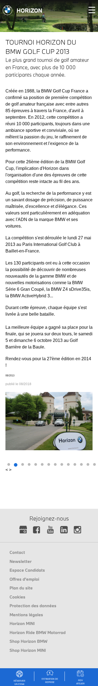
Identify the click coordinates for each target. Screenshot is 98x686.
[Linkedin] (64, 530)
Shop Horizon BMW (28, 641)
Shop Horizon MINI (28, 650)
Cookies (17, 597)
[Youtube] (50, 530)
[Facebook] (37, 530)
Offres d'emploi (24, 579)
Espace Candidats (27, 570)
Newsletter (21, 561)
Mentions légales (26, 614)
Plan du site (21, 588)
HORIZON (29, 10)
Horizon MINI (22, 623)
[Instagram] (77, 530)
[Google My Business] (23, 530)
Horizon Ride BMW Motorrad (38, 632)
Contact (17, 552)
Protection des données (33, 605)
